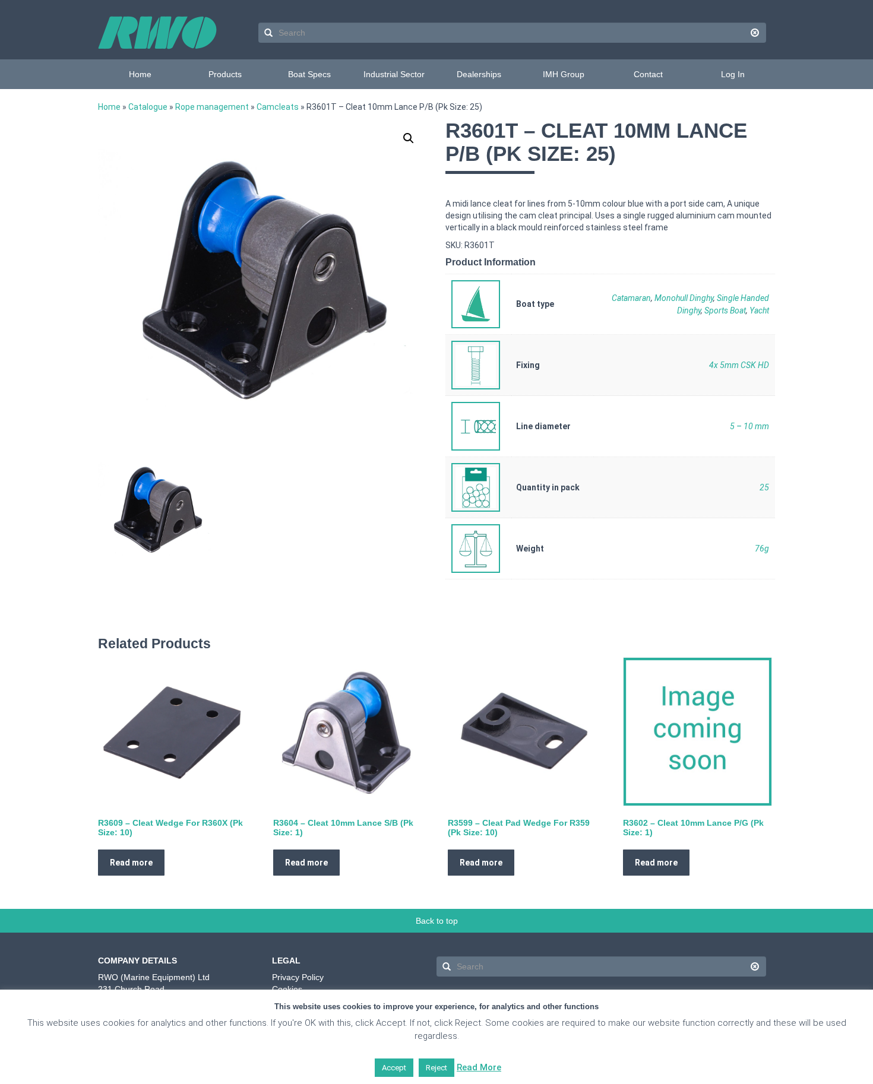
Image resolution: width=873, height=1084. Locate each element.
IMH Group (563, 74)
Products (225, 74)
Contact (648, 74)
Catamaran (631, 298)
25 (764, 487)
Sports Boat (725, 310)
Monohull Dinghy (683, 298)
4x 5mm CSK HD (739, 365)
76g (762, 548)
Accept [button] (394, 1067)
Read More (479, 1067)
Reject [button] (436, 1067)
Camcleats (278, 107)
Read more (131, 862)
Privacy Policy (298, 977)
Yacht (759, 310)
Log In (733, 74)
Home (140, 74)
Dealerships (479, 74)
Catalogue (147, 107)
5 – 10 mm (749, 426)
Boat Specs (309, 74)
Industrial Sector (394, 74)
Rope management (212, 107)
